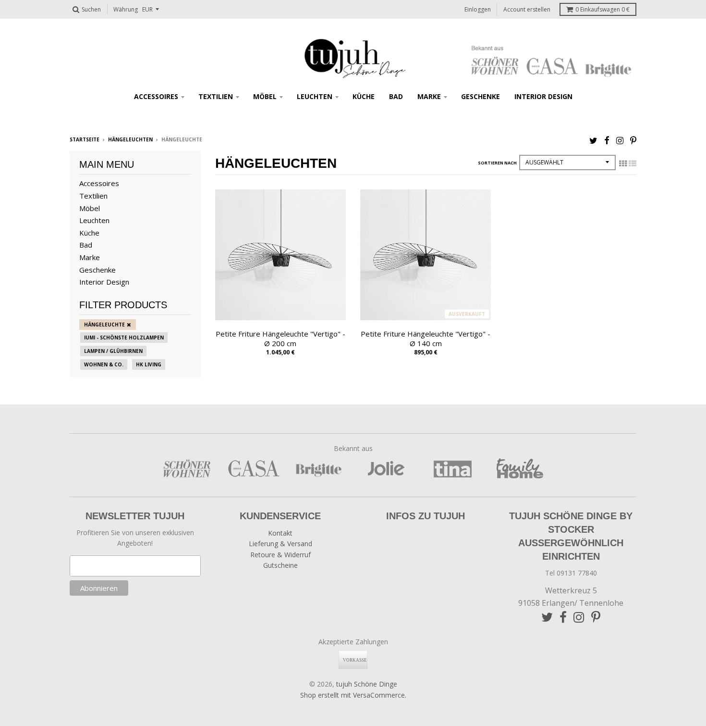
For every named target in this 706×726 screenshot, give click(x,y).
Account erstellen (526, 9)
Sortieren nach (497, 163)
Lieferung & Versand (280, 543)
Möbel (265, 96)
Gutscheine (280, 565)
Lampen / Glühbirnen (113, 351)
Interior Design (543, 96)
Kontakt (280, 533)
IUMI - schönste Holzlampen (124, 337)
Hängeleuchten (130, 139)
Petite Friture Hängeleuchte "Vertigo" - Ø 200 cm (280, 339)
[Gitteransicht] (623, 163)
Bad (396, 96)
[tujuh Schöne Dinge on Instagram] (619, 140)
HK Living (148, 364)
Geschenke (480, 96)
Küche (364, 96)
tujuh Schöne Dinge (366, 683)
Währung (125, 9)
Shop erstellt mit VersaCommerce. (353, 695)
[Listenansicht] (632, 163)
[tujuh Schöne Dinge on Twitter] (593, 140)
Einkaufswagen (602, 9)
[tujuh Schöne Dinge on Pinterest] (633, 140)
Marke (429, 96)
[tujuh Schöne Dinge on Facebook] (606, 140)
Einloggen (477, 9)
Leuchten (314, 96)
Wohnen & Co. (103, 364)
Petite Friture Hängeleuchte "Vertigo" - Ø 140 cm (425, 339)
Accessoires (156, 96)
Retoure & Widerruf (280, 554)
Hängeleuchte (104, 324)
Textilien (215, 96)
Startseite (84, 139)
